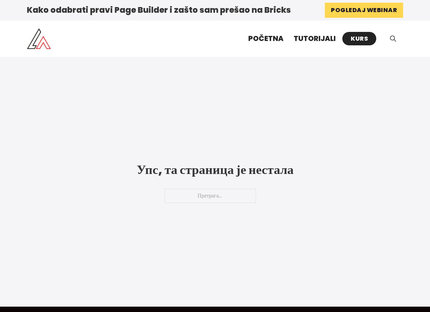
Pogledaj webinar (364, 10)
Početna (266, 38)
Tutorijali (315, 38)
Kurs (359, 38)
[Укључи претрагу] (393, 38)
